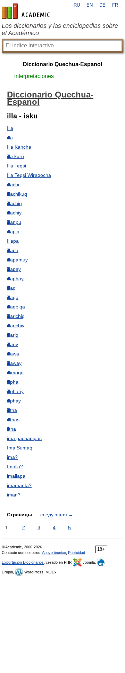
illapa (12, 250)
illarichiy (15, 325)
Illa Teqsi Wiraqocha (29, 175)
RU (77, 5)
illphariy (15, 391)
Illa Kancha (19, 147)
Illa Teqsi (16, 166)
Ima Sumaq (19, 448)
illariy (12, 344)
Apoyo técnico (54, 552)
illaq (11, 288)
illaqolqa (16, 307)
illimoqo (15, 372)
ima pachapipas (24, 438)
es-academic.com (27, 11)
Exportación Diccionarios (23, 562)
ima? (12, 457)
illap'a (13, 231)
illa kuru (15, 156)
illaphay (15, 278)
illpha (12, 382)
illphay (14, 401)
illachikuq (17, 194)
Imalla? (15, 466)
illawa (13, 354)
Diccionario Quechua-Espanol (62, 64)
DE (102, 5)
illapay (14, 269)
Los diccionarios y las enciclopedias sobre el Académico (60, 29)
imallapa (16, 476)
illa (10, 137)
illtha (12, 410)
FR (115, 5)
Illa (10, 128)
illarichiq (16, 316)
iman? (13, 495)
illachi (13, 184)
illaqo (12, 297)
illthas (13, 419)
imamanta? (19, 485)
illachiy (14, 213)
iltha (11, 429)
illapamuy (17, 260)
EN (89, 5)
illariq (12, 335)
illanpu (14, 222)
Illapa (13, 241)
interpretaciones (34, 76)
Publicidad (76, 552)
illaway (14, 363)
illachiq (14, 203)
